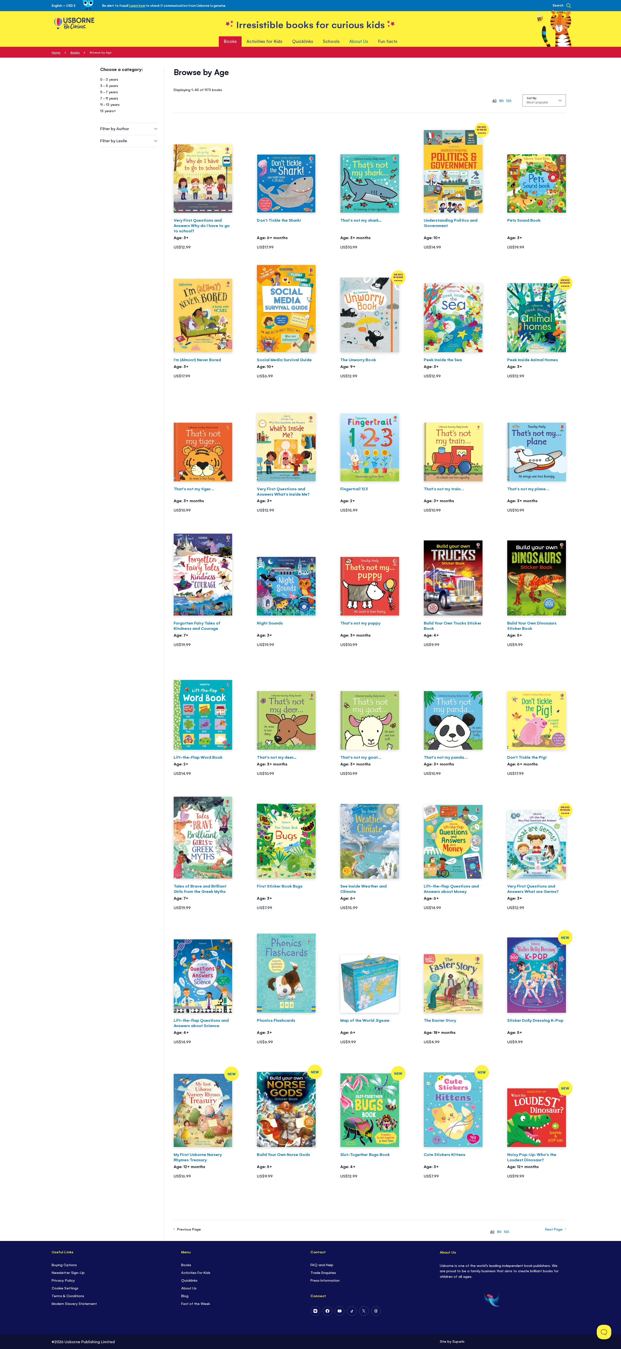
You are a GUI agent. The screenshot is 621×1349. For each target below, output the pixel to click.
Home (56, 52)
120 (508, 100)
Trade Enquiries (323, 1272)
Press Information (325, 1280)
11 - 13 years (110, 104)
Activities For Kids (195, 1272)
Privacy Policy (63, 1280)
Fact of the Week (195, 1303)
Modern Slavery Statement (74, 1303)
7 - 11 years (109, 98)
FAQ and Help (321, 1264)
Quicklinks (189, 1280)
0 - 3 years (109, 79)
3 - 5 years (109, 85)
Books (75, 52)
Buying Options (64, 1264)
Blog (184, 1295)
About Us (188, 1288)
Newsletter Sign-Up (68, 1272)
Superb (458, 1341)
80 (501, 100)
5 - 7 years (109, 91)
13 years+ (108, 110)
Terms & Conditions (68, 1295)
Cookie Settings (65, 1288)
